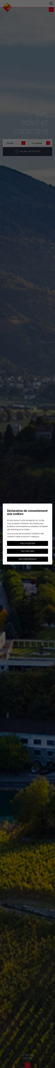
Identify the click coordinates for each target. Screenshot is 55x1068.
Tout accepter (27, 543)
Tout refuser (27, 551)
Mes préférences (27, 559)
